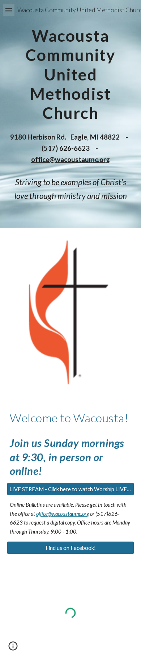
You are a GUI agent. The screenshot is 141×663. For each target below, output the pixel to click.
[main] (70, 73)
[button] (8, 10)
